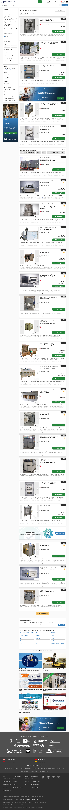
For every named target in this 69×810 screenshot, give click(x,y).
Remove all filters (32, 14)
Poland (9, 77)
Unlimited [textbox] (7, 75)
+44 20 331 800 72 (10, 760)
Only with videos (9, 98)
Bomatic (38, 635)
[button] (67, 1)
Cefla (43, 152)
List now (61, 98)
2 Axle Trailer (62, 768)
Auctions (8, 91)
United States (9, 69)
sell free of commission (10, 133)
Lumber (53, 641)
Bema (21, 638)
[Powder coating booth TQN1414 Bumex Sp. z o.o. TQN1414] (29, 489)
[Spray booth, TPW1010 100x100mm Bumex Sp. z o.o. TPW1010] (29, 110)
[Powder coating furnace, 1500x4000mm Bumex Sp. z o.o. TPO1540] (29, 466)
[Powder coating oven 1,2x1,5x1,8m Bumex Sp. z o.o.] (29, 303)
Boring (37, 643)
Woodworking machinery (11, 12)
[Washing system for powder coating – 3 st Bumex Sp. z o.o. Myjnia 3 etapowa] (29, 210)
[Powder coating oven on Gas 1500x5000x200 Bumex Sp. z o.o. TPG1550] (29, 327)
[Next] (37, 25)
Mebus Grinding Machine (57, 643)
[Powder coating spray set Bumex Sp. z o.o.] (29, 419)
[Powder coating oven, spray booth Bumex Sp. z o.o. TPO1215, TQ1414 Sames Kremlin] (29, 280)
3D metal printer (24, 771)
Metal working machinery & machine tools (11, 18)
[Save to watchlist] (64, 21)
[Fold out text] (43, 38)
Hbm (52, 638)
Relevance (60, 10)
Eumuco (53, 635)
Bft (21, 641)
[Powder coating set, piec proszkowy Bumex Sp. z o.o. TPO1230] (29, 49)
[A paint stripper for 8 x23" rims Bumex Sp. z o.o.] (29, 187)
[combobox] (10, 75)
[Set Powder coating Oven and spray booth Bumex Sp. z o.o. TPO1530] (29, 573)
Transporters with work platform (11, 768)
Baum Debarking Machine (26, 632)
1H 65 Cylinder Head (43, 771)
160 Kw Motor (34, 771)
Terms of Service (32, 807)
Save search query (43, 613)
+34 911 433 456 (41, 762)
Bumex (7, 36)
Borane (37, 641)
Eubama (53, 632)
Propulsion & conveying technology (10, 23)
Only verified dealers (10, 100)
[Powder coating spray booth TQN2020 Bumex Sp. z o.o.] (29, 133)
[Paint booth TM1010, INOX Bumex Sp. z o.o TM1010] (29, 26)
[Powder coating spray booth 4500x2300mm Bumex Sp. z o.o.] (29, 396)
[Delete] (60, 5)
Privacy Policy (24, 807)
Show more (43, 646)
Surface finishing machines (9, 15)
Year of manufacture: (8, 52)
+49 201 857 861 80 (10, 762)
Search (65, 5)
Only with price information (8, 50)
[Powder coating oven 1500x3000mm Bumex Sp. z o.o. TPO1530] (29, 442)
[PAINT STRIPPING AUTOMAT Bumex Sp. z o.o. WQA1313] (29, 350)
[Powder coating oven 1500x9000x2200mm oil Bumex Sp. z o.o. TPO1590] (29, 164)
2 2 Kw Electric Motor (26, 768)
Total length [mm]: (8, 58)
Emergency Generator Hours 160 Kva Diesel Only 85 (44, 768)
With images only (10, 96)
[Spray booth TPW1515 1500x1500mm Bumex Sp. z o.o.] (29, 72)
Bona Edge (38, 638)
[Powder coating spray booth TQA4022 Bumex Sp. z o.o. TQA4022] (29, 373)
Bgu (21, 643)
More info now (60, 533)
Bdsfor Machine (24, 635)
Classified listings (10, 89)
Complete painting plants (27, 152)
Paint (38, 152)
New (7, 83)
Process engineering (10, 21)
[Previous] (21, 25)
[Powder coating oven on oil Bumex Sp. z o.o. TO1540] (29, 597)
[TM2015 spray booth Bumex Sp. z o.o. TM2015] (29, 512)
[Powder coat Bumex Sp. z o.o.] (29, 257)
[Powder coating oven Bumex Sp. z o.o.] (29, 550)
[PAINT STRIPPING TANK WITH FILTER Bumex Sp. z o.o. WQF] (29, 234)
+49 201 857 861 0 (41, 760)
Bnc (37, 632)
